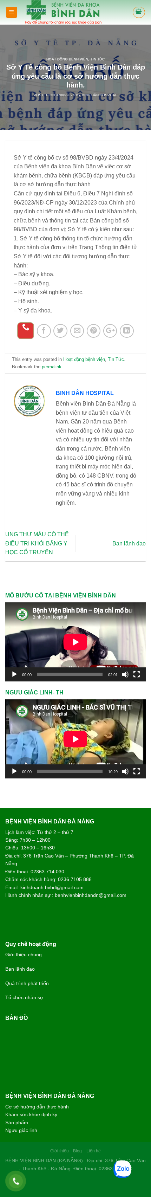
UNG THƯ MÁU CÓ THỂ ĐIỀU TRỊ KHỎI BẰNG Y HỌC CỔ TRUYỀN (37, 543)
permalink (51, 366)
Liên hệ (93, 1151)
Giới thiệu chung (23, 954)
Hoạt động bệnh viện (67, 59)
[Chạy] (14, 674)
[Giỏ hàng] (139, 12)
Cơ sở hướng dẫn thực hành (37, 1106)
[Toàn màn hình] (136, 674)
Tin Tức (98, 59)
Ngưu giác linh (21, 1130)
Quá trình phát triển (27, 983)
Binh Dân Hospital (99, 95)
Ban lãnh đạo (129, 543)
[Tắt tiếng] (125, 674)
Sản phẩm (16, 1122)
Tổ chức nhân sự (24, 997)
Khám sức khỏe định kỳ (31, 1114)
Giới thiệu (59, 1151)
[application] (75, 641)
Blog (77, 1151)
